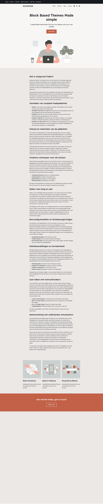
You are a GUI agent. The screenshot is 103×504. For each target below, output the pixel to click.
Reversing (28, 6)
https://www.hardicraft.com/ (60, 347)
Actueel (12, 1)
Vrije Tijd (32, 1)
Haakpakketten (47, 87)
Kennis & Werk (24, 1)
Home (6, 1)
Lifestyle (17, 1)
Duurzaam (38, 1)
